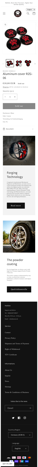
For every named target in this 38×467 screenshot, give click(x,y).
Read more (16, 206)
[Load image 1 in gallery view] (10, 63)
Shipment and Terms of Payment (17, 344)
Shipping (6, 87)
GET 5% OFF (7, 464)
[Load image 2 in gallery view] (19, 63)
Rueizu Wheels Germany (21, 465)
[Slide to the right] (35, 64)
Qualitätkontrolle (19, 289)
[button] (4, 13)
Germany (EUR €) (18, 435)
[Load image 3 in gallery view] (28, 63)
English (18, 448)
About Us (8, 370)
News (7, 381)
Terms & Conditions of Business (17, 392)
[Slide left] (3, 64)
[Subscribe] (30, 408)
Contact (8, 332)
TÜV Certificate (11, 355)
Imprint (7, 376)
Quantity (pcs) (8, 91)
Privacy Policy (10, 338)
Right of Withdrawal (12, 349)
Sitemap (8, 387)
